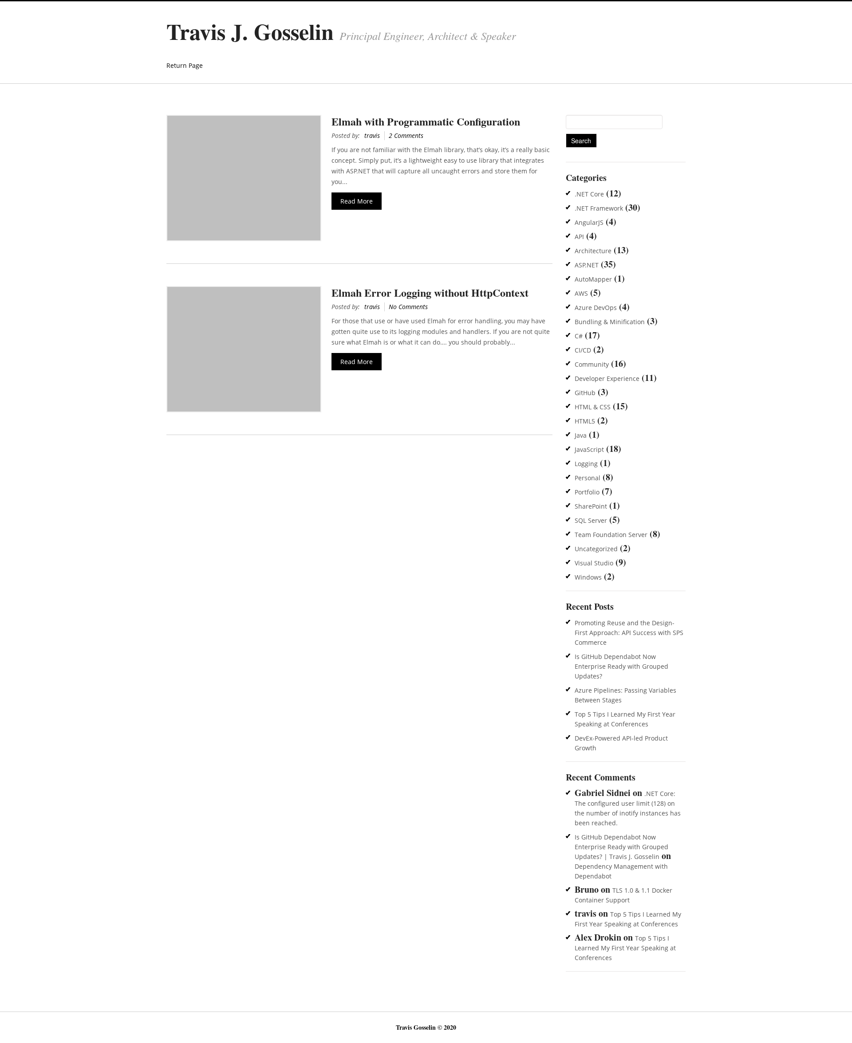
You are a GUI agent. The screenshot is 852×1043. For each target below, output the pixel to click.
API (579, 236)
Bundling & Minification (610, 322)
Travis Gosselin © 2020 (426, 1027)
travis (372, 135)
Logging (586, 463)
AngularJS (589, 222)
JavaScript (589, 449)
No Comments (408, 306)
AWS (581, 293)
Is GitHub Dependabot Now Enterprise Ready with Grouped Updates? (621, 666)
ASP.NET (587, 265)
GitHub (585, 392)
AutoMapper (593, 279)
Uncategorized (596, 549)
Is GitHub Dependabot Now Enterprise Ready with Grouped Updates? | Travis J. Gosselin (621, 847)
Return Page (184, 65)
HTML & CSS (593, 407)
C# (579, 336)
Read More (356, 201)
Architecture (593, 251)
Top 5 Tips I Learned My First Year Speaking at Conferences (625, 948)
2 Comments (406, 135)
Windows (588, 577)
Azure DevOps (596, 307)
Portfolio (587, 492)
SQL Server (591, 520)
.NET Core (589, 194)
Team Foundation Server (611, 534)
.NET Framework (599, 208)
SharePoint (591, 506)
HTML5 (585, 421)
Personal (587, 478)
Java (581, 435)
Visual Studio (594, 563)
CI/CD (583, 350)
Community (592, 364)
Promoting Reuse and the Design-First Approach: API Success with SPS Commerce (629, 633)
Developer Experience (607, 378)
